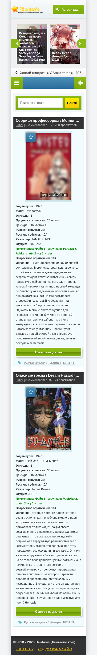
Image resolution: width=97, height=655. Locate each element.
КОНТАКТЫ (24, 649)
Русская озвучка (34, 363)
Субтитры (54, 363)
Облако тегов (60, 73)
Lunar (19, 125)
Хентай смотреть (33, 73)
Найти (72, 103)
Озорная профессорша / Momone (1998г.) (48, 120)
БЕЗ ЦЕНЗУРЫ (73, 363)
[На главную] (27, 9)
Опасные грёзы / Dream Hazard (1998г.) (48, 375)
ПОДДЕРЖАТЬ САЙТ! (55, 649)
